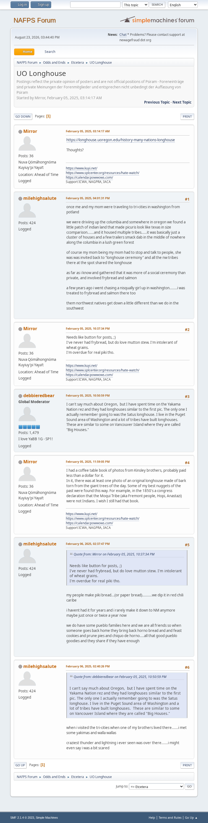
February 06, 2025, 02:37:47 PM (88, 544)
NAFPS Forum (35, 20)
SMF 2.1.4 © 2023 (22, 817)
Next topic (182, 102)
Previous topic (157, 102)
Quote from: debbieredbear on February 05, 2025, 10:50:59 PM (120, 676)
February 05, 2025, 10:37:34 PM (88, 328)
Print (187, 116)
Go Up (20, 765)
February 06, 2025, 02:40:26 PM (88, 666)
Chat (122, 34)
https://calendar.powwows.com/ (89, 177)
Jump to (121, 786)
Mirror (30, 131)
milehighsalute (39, 198)
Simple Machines (47, 817)
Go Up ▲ (191, 817)
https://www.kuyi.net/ (81, 168)
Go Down (23, 116)
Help (152, 817)
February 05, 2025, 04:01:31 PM (88, 198)
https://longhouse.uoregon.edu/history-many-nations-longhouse (120, 139)
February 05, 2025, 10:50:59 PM (88, 395)
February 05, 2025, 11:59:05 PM (88, 461)
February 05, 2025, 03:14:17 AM (88, 131)
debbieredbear (38, 395)
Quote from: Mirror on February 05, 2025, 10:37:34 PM (114, 554)
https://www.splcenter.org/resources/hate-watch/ (102, 173)
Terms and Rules (170, 817)
